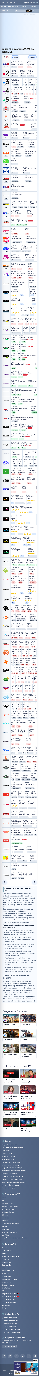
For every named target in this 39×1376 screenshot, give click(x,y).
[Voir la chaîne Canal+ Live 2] (6, 436)
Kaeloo (33, 688)
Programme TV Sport (9, 1302)
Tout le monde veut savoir (29, 169)
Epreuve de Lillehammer (24, 390)
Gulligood (14, 160)
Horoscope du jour (8, 1285)
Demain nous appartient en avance (14, 1171)
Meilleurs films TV (8, 1271)
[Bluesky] (16, 1356)
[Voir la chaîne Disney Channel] (6, 635)
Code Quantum (12, 723)
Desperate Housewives (13, 471)
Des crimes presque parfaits (26, 767)
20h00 (33, 57)
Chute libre (28, 598)
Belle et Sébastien (25, 679)
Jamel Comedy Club (14, 759)
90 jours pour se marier (13, 794)
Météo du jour (6, 1282)
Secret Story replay (8, 1156)
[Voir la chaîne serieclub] (6, 732)
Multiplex (27, 346)
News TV (5, 1248)
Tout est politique (17, 194)
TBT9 (4, 1198)
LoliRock (24, 696)
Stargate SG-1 (12, 480)
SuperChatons (14, 643)
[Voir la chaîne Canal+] (6, 284)
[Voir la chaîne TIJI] (6, 697)
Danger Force (21, 661)
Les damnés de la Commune (14, 803)
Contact (4, 1308)
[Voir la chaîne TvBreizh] (6, 741)
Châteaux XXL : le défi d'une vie (17, 257)
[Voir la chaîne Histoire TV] (6, 804)
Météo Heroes (12, 679)
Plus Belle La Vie (7, 1203)
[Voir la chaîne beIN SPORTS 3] (6, 383)
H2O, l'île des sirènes (35, 697)
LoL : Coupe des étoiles (30, 561)
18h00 (15, 57)
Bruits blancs (24, 540)
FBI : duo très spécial (21, 274)
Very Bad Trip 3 (30, 497)
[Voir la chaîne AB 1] (6, 480)
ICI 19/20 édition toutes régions (31, 82)
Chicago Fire (13, 570)
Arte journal (35, 117)
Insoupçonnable (32, 588)
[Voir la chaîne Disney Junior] (6, 644)
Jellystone (16, 670)
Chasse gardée (16, 300)
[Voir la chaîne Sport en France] (6, 454)
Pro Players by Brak (14, 562)
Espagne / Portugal (20, 364)
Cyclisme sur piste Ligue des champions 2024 (26, 400)
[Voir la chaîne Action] (6, 589)
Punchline (14, 177)
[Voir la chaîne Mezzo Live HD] (6, 875)
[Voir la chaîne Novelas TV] (6, 579)
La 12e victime (13, 767)
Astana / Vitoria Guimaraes (13, 356)
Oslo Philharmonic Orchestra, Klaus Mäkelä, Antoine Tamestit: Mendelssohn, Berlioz (13, 875)
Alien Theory (6, 1235)
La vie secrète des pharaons (12, 617)
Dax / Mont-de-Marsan (13, 338)
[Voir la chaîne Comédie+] (6, 759)
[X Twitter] (10, 1356)
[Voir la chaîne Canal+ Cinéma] (6, 292)
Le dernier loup (16, 539)
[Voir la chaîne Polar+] (6, 489)
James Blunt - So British (15, 329)
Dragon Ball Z (13, 714)
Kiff (32, 634)
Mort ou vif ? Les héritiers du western (19, 498)
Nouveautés (6, 1305)
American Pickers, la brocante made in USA (33, 617)
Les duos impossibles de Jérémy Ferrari (18, 283)
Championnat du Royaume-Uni (13, 392)
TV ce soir (10, 11)
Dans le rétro (25, 82)
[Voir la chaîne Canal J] (6, 653)
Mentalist (12, 741)
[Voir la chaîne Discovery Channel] (6, 785)
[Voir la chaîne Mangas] (6, 715)
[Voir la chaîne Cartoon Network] (6, 670)
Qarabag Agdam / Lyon (28, 356)
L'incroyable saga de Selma (18, 679)
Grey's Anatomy (12, 213)
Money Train (15, 598)
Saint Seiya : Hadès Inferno (31, 714)
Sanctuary (31, 722)
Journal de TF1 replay (9, 1173)
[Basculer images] (6, 57)
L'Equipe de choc (12, 222)
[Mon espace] (7, 2)
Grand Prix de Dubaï (13, 347)
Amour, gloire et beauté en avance (13, 1182)
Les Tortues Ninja (14, 652)
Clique (31, 282)
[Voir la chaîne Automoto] (6, 849)
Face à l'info (29, 177)
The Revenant (12, 498)
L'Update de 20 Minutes (20, 462)
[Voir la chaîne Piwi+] (6, 679)
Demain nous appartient (31, 64)
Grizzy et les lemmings (26, 90)
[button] (35, 1356)
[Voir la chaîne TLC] (6, 794)
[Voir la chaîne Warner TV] (6, 608)
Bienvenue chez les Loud (11, 661)
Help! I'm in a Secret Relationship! (21, 858)
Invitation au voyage (16, 117)
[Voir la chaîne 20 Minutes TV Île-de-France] (6, 463)
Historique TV (6, 1265)
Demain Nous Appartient (10, 1206)
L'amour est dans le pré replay (12, 1179)
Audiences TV (6, 1251)
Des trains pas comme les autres (16, 823)
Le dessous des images (32, 117)
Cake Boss (19, 794)
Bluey (31, 644)
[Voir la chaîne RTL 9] (6, 275)
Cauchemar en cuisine (9, 1232)
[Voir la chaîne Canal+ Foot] (6, 356)
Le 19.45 (35, 108)
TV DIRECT (15, 6)
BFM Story (14, 169)
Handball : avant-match (36, 365)
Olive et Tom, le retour (18, 714)
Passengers (13, 518)
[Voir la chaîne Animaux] (6, 832)
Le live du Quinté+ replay (10, 1185)
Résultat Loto (6, 1288)
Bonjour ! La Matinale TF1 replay (12, 1168)
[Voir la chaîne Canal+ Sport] (6, 339)
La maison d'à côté (32, 579)
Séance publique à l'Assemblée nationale (34, 126)
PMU (3, 1291)
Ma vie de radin (33, 794)
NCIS (11, 231)
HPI (3, 1200)
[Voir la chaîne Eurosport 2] (6, 401)
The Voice (5, 1218)
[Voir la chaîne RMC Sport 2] (6, 418)
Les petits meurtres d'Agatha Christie (14, 1238)
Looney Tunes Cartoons (29, 670)
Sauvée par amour (26, 508)
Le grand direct (19, 839)
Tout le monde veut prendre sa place (30, 750)
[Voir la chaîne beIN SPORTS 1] (6, 365)
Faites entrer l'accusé (35, 767)
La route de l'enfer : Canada (19, 849)
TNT (3, 11)
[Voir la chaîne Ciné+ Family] (6, 541)
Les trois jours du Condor (29, 528)
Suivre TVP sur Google (12, 1329)
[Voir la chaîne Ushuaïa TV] (6, 823)
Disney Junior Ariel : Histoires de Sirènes (21, 644)
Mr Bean (18, 705)
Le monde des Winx (12, 697)
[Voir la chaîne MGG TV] (6, 562)
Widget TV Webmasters (12, 1332)
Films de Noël (6, 1276)
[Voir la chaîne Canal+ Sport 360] (6, 347)
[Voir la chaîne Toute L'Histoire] (6, 814)
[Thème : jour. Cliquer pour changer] (10, 2)
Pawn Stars (13, 204)
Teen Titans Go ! (11, 670)
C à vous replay (7, 1153)
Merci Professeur (36, 750)
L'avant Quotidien (20, 143)
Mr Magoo (12, 705)
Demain (35, 11)
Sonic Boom (18, 652)
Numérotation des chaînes (11, 1256)
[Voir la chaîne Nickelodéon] (6, 661)
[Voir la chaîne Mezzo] (6, 867)
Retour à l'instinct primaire (17, 785)
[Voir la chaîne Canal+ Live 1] (6, 427)
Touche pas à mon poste (10, 1223)
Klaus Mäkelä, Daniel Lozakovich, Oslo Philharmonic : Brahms (25, 875)
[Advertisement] (19, 30)
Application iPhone (10, 1318)
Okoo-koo (14, 90)
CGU (4, 1370)
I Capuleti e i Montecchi (19, 865)
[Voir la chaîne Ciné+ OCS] (6, 499)
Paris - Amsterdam (16, 453)
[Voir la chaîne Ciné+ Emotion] (6, 509)
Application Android (11, 1321)
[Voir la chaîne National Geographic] (6, 626)
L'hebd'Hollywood (22, 310)
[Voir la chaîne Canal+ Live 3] (6, 445)
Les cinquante (36, 135)
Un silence (14, 291)
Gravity (19, 517)
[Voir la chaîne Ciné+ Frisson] (6, 519)
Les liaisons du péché (22, 579)
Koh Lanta (5, 1215)
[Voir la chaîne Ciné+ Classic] (6, 530)
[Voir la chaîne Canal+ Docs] (6, 330)
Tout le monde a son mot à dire (14, 73)
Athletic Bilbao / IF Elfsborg (27, 338)
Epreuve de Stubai (13, 400)
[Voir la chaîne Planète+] (6, 617)
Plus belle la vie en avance (11, 1162)
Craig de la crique (35, 670)
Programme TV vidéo (9, 1299)
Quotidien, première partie (31, 143)
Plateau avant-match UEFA (19, 338)
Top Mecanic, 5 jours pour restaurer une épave (15, 248)
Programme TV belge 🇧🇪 (10, 1294)
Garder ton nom (33, 292)
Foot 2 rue (34, 652)
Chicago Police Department (22, 570)
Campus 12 (26, 688)
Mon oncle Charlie (12, 608)
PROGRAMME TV (6, 6)
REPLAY (24, 6)
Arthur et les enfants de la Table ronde (32, 321)
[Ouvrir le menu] (3, 2)
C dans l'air (15, 99)
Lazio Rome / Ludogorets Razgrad (27, 436)
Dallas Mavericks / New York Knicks (13, 383)
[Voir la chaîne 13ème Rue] (6, 571)
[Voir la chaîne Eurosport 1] (6, 392)
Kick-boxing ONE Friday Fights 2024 (19, 409)
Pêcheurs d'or (29, 784)
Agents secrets (16, 587)
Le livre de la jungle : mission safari (32, 679)
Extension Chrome (10, 1323)
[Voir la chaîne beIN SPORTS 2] (6, 374)
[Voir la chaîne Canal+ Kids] (6, 321)
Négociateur (15, 309)
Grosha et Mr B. (25, 321)
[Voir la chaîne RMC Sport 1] (6, 409)
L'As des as (33, 310)
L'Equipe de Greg (24, 221)
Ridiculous (13, 857)
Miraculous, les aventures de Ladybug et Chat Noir (11, 635)
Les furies (13, 528)
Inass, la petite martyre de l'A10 (25, 330)
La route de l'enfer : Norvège (12, 626)
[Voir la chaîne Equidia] (6, 840)
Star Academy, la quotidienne (13, 64)
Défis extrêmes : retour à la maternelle (12, 688)
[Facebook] (4, 1356)
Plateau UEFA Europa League (19, 347)
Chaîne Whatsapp (10, 1326)
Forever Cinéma (20, 529)
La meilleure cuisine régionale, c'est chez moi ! (14, 108)
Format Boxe (33, 409)
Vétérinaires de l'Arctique (11, 831)
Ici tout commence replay (10, 1165)
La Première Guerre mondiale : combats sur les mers (14, 814)
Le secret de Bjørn (13, 321)
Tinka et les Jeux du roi (19, 688)
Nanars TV (5, 1273)
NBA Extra (21, 382)
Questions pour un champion (15, 82)
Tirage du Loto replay (9, 1145)
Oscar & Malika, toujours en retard (11, 90)
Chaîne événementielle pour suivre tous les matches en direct (22, 418)
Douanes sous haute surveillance (12, 776)
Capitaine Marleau (8, 1212)
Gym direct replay (8, 1159)
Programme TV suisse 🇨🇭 (10, 1296)
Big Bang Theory (29, 608)
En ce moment (20, 11)
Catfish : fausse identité (32, 858)
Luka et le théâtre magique (20, 321)
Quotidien (5, 1221)
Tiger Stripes (15, 550)
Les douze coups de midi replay (13, 1148)
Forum (4, 1253)
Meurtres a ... (6, 1229)
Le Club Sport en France (27, 453)
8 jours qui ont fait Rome (22, 803)
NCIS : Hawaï (13, 266)
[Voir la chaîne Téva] (6, 471)
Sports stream (36, 453)
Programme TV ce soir (15, 1011)
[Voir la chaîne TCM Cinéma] (6, 599)
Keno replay (6, 1150)
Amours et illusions (13, 579)
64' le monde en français (12, 750)
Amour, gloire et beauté (13, 274)
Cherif (13, 488)
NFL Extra (13, 374)
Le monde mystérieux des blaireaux (17, 831)
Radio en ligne (7, 1262)
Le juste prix (23, 107)
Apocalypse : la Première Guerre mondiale (24, 814)
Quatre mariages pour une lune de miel (12, 152)
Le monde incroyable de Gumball (22, 670)
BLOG (11, 1373)
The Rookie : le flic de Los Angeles (13, 732)
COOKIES (13, 1370)
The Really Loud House (34, 661)
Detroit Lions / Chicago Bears (25, 374)
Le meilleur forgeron (24, 776)
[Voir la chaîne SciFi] (6, 723)
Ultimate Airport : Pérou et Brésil (30, 626)
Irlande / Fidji (32, 382)
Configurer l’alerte (9, 1346)
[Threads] (22, 1356)
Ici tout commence (21, 64)
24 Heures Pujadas (17, 186)
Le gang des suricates (35, 831)
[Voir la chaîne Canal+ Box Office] (6, 301)
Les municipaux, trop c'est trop (31, 540)
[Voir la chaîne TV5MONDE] (6, 750)
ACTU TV (33, 6)
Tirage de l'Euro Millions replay (12, 1176)
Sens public (17, 125)
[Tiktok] (29, 1356)
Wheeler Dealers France (36, 248)
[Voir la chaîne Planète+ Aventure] (6, 776)
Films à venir (6, 1268)
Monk (13, 142)
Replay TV (5, 1259)
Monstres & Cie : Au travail (21, 635)
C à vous (29, 98)
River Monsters (17, 238)
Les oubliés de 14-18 (34, 814)
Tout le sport (36, 82)
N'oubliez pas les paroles (22, 73)
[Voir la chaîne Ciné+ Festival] (6, 552)
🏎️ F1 (29, 11)
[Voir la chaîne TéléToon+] (6, 688)
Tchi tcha (25, 310)
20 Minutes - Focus (14, 462)
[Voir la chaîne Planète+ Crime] (6, 768)
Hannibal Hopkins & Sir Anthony (32, 551)
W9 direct (5, 1226)
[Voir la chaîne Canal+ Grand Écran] (6, 311)
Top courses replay (8, 1188)
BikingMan (32, 453)
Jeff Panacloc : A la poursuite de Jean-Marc (34, 301)
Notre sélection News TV (17, 1066)
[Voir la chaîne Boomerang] (6, 706)
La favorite (14, 508)
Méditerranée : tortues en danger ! (26, 117)
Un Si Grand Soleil (8, 1209)
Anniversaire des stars (9, 1279)
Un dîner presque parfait (14, 135)
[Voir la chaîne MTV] (6, 858)
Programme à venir (14, 427)
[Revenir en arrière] (14, 2)
